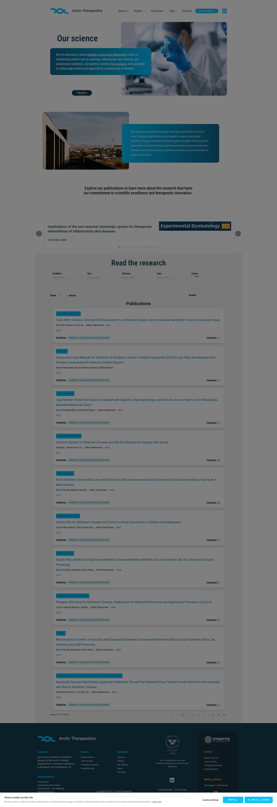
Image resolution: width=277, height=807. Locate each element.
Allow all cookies (259, 800)
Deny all (233, 800)
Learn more (156, 802)
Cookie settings (211, 800)
